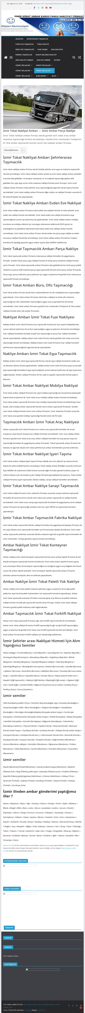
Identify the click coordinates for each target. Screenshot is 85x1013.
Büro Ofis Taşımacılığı (24, 49)
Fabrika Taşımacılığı (23, 55)
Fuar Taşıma (42, 49)
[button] (31, 65)
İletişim (57, 60)
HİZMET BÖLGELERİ (22, 65)
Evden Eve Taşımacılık (24, 44)
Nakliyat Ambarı (43, 60)
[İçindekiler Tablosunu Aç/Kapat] (21, 150)
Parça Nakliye (43, 44)
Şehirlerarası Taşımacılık (37, 39)
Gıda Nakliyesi (57, 49)
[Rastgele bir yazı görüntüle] (79, 57)
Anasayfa (19, 39)
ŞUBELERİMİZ (41, 76)
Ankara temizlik (8, 845)
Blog (54, 76)
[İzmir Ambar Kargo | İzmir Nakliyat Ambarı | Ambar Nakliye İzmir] (5, 57)
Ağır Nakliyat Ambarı (24, 60)
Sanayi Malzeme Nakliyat (46, 55)
